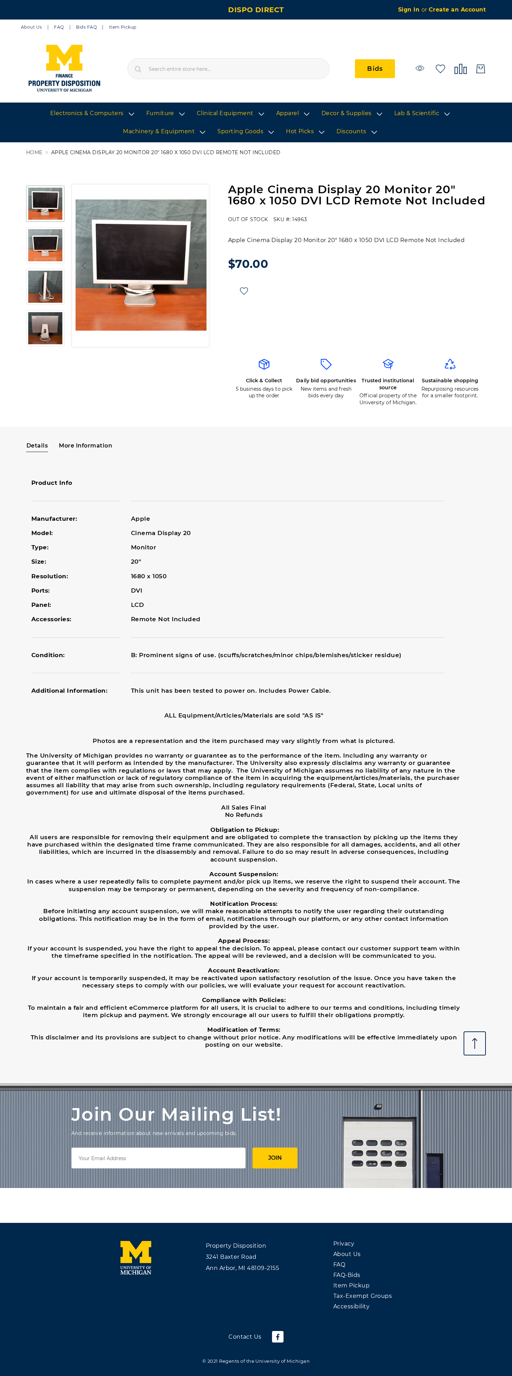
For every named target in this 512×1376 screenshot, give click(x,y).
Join (275, 1158)
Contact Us (245, 1336)
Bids (375, 69)
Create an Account (457, 9)
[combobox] (228, 68)
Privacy (343, 1243)
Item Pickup (123, 27)
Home (34, 153)
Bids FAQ (86, 27)
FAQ (59, 27)
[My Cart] (480, 69)
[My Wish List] (440, 68)
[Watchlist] (421, 68)
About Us (31, 27)
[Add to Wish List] (244, 291)
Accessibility (351, 1306)
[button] (82, 265)
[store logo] (64, 69)
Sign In (409, 9)
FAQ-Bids (346, 1275)
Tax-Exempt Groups (362, 1296)
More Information (85, 445)
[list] (256, 122)
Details (37, 445)
